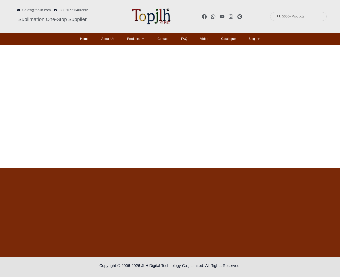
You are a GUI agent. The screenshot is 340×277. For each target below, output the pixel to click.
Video (204, 38)
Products (133, 38)
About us (107, 38)
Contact (162, 38)
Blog (252, 38)
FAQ (184, 38)
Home (84, 38)
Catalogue (228, 38)
